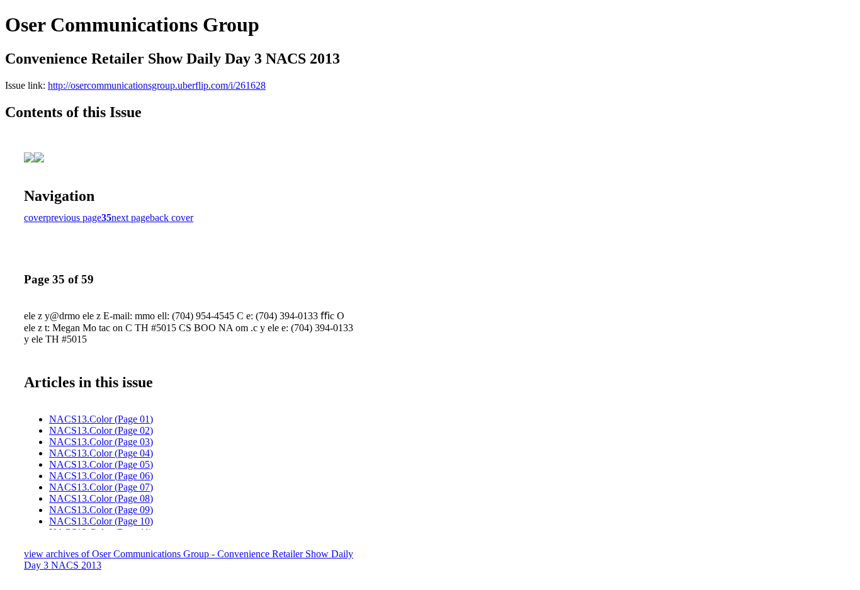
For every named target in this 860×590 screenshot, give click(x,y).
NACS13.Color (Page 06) (101, 475)
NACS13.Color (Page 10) (101, 521)
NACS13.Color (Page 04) (101, 453)
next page (130, 217)
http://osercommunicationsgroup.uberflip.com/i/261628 (157, 85)
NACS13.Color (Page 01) (101, 419)
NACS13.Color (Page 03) (101, 441)
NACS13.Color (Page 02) (101, 430)
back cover (171, 217)
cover (35, 217)
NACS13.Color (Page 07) (101, 487)
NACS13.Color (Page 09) (101, 509)
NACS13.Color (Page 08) (101, 498)
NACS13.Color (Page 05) (101, 464)
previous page (73, 217)
